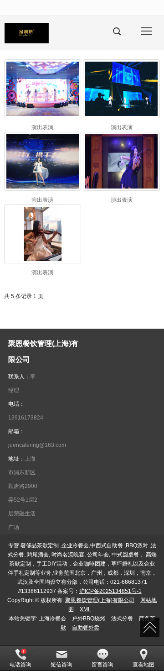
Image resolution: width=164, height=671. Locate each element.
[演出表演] (42, 89)
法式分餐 (122, 618)
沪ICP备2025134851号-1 (110, 591)
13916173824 (25, 417)
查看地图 (143, 664)
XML (85, 609)
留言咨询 (102, 664)
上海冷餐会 (52, 618)
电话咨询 (20, 664)
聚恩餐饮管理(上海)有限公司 (99, 600)
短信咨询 (61, 664)
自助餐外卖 (85, 627)
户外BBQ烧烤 (88, 618)
